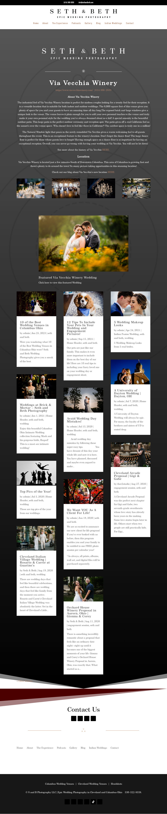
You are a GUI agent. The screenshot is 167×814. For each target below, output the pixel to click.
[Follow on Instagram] (80, 718)
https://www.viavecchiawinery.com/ (74, 90)
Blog (98, 23)
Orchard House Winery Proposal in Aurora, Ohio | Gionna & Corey (81, 612)
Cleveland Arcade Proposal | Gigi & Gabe (127, 476)
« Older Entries (24, 681)
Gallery (88, 23)
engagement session (78, 625)
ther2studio (123, 484)
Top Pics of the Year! (35, 491)
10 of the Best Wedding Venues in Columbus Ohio (34, 325)
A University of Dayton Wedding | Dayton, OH (127, 393)
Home (36, 23)
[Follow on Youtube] (93, 718)
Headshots (116, 784)
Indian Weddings (113, 23)
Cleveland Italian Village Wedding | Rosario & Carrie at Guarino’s (35, 561)
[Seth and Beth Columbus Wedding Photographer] (31, 197)
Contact (130, 23)
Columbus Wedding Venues (59, 784)
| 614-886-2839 (102, 90)
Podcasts (76, 23)
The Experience (60, 23)
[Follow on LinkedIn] (99, 801)
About (45, 23)
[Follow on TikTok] (93, 801)
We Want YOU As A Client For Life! (81, 512)
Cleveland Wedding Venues (92, 784)
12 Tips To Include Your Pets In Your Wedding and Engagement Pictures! (81, 328)
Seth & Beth (29, 571)
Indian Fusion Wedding (126, 334)
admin (26, 333)
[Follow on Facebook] (73, 718)
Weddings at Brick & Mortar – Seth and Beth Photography (35, 408)
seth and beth (36, 420)
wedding (24, 424)
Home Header (74, 343)
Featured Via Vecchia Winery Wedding (68, 277)
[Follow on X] (86, 718)
